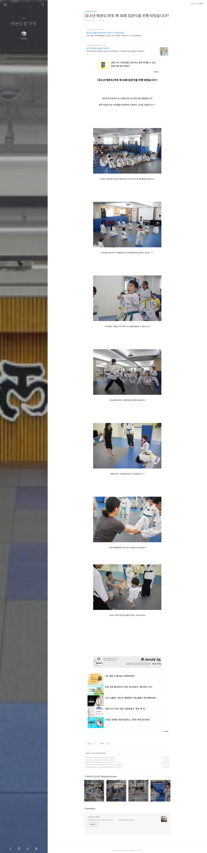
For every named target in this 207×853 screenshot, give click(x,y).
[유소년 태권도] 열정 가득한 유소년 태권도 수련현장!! (99, 757)
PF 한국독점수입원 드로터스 (98, 48)
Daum (127, 850)
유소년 (93, 753)
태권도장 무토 (24, 23)
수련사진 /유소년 (90, 11)
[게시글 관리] (95, 743)
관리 (36, 848)
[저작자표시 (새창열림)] (108, 744)
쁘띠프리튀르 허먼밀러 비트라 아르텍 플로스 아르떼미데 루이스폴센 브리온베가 (115, 51)
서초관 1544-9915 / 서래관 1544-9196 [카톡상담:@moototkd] (111, 820)
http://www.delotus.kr (94, 45)
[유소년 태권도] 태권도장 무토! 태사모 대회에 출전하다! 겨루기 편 (102, 767)
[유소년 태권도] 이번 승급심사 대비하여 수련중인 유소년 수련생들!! (103, 765)
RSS (28, 848)
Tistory (139, 850)
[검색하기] (43, 4)
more (168, 777)
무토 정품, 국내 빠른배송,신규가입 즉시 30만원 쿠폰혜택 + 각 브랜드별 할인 (114, 36)
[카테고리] (5, 4)
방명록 (19, 848)
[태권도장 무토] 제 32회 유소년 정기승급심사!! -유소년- (100, 762)
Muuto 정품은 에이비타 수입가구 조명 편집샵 (105, 33)
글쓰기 (11, 848)
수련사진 (88, 753)
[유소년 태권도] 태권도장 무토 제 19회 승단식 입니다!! (99, 760)
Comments (89, 808)
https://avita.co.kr (92, 30)
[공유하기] (92, 743)
